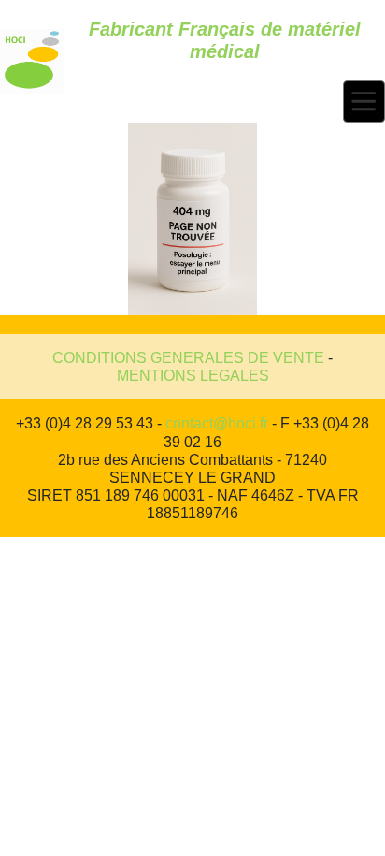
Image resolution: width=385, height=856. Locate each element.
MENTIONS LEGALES (193, 376)
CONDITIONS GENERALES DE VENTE (188, 358)
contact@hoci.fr (216, 423)
